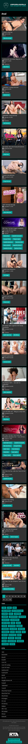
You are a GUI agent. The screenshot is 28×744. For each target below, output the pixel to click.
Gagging (19, 626)
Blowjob (4, 613)
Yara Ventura (15, 449)
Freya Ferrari (7, 181)
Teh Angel (6, 275)
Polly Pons (6, 154)
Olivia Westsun (7, 212)
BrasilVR (4, 660)
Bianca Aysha (7, 245)
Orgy (19, 635)
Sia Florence (7, 123)
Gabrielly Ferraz (8, 442)
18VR (3, 652)
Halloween (13, 629)
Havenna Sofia (19, 242)
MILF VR (4, 678)
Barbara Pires (18, 248)
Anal (14, 607)
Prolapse (11, 638)
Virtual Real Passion (6, 690)
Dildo (12, 623)
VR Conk (4, 701)
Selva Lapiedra (7, 392)
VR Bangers (4, 698)
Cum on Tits (5, 619)
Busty (10, 613)
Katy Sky (6, 536)
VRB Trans (4, 708)
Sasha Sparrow (7, 335)
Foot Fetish (12, 626)
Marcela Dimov (7, 446)
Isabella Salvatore (8, 242)
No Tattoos (12, 635)
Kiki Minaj (16, 335)
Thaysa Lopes (16, 239)
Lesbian (18, 632)
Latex (12, 632)
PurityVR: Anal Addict (7, 296)
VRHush (3, 714)
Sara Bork (16, 565)
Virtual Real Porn (6, 693)
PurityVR (4, 683)
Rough (4, 641)
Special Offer (11, 641)
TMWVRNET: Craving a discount (10, 87)
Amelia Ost (6, 95)
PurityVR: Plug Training (8, 499)
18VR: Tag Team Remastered (9, 529)
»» (10, 599)
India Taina (6, 449)
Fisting (4, 626)
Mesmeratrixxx (7, 38)
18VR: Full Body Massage (8, 204)
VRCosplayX (4, 711)
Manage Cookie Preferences (14, 742)
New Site (4, 635)
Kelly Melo (6, 452)
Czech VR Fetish (6, 667)
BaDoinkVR (4, 654)
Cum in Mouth (13, 616)
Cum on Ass (22, 616)
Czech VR (4, 662)
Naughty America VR (7, 680)
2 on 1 (9, 607)
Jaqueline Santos (17, 245)
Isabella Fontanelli (17, 236)
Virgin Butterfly (7, 565)
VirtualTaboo (5, 696)
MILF (24, 632)
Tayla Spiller (15, 452)
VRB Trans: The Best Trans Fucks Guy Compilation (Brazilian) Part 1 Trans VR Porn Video (13, 436)
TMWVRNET (5, 685)
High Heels (21, 629)
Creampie (4, 616)
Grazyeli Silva (7, 239)
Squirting (20, 641)
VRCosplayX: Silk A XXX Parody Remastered (13, 146)
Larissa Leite (7, 361)
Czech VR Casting (6, 665)
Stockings (5, 644)
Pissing (4, 638)
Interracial (5, 632)
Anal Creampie (6, 610)
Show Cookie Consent (14, 739)
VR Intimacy (4, 703)
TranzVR (4, 688)
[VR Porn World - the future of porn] (14, 5)
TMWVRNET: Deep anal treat (9, 115)
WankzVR (4, 716)
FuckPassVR (5, 672)
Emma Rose (6, 236)
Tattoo (12, 644)
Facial (18, 623)
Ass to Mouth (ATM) (17, 610)
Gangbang (5, 629)
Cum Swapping (15, 619)
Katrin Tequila (14, 536)
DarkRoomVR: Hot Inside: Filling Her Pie (12, 59)
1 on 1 (4, 607)
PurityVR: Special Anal (7, 356)
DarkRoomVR (5, 670)
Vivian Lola (6, 302)
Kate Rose (6, 66)
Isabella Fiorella (8, 248)
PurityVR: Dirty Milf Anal (8, 175)
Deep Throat (5, 623)
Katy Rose (6, 419)
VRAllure (4, 706)
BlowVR (3, 657)
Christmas (17, 613)
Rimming (18, 638)
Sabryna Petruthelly (9, 589)
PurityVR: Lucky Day (7, 32)
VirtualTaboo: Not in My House (10, 557)
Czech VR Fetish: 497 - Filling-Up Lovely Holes (13, 411)
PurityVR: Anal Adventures (8, 269)
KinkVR (3, 675)
